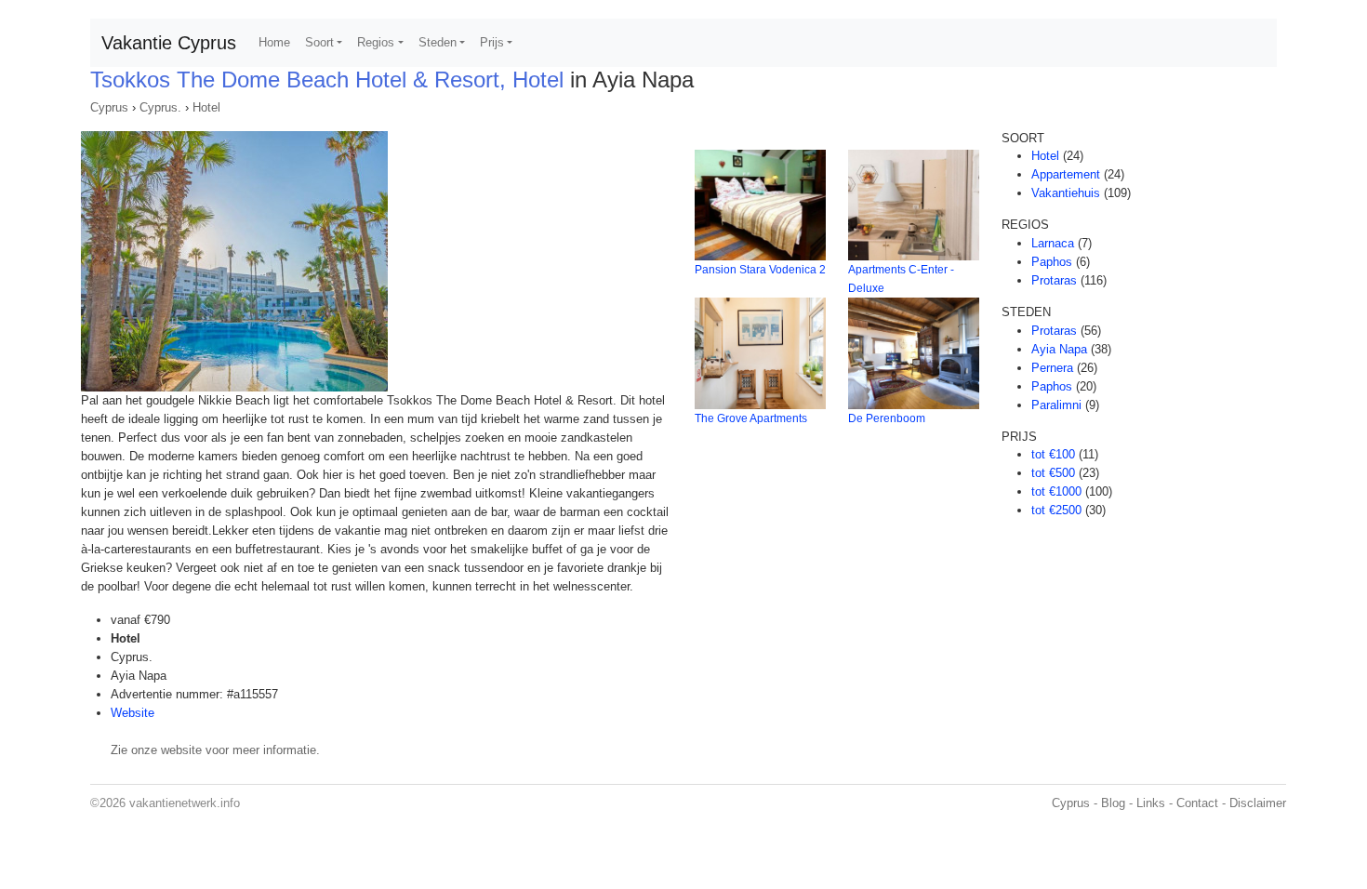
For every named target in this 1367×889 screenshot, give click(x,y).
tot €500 (1053, 473)
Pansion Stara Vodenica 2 (760, 269)
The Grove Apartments (751, 418)
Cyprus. (160, 107)
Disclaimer (1257, 803)
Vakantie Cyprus (168, 43)
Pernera (1052, 368)
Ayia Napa (1059, 349)
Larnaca (1052, 243)
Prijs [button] (492, 42)
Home (274, 42)
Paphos (1051, 262)
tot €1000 (1056, 491)
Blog (1113, 803)
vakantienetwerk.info (184, 803)
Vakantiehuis (1065, 193)
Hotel (206, 107)
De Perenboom (886, 418)
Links (1150, 803)
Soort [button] (319, 42)
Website (132, 713)
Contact (1197, 803)
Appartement (1065, 174)
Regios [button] (375, 42)
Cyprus (109, 107)
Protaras (1054, 280)
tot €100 (1053, 454)
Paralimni (1056, 405)
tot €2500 (1056, 510)
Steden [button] (437, 42)
